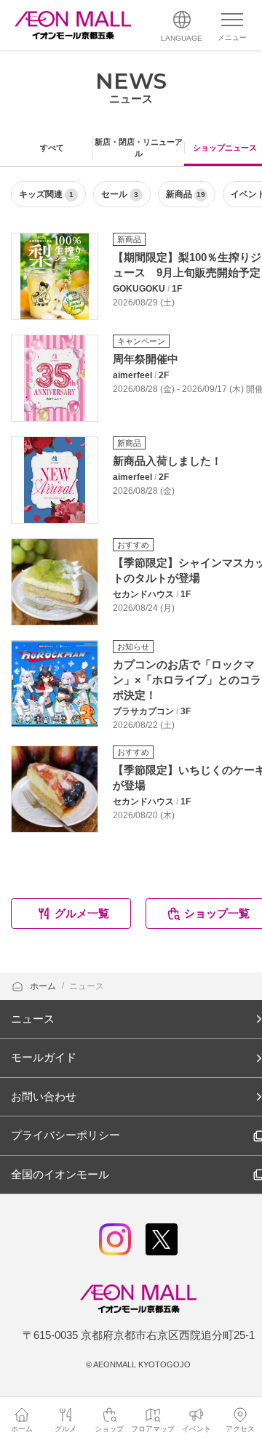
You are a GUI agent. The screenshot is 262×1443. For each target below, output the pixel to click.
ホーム (44, 986)
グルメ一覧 (82, 913)
